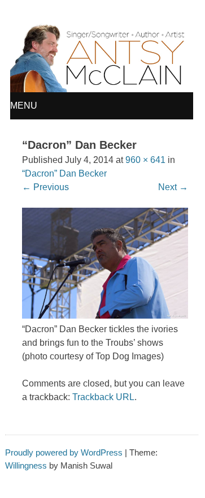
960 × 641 (145, 160)
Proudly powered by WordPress (64, 452)
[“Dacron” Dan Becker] (105, 315)
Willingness (26, 465)
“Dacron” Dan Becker (64, 173)
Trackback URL (103, 397)
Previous (45, 187)
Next (173, 187)
